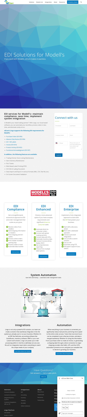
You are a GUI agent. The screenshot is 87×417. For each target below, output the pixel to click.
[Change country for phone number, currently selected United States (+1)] (57, 143)
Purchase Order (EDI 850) (14, 136)
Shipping (23, 400)
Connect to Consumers (10, 395)
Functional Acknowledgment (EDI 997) (18, 150)
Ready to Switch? (8, 415)
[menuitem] (31, 2)
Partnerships (41, 400)
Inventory (23, 397)
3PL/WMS (23, 403)
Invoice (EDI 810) (11, 145)
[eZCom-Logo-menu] (9, 2)
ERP (22, 392)
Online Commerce (25, 406)
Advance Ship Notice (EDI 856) (15, 139)
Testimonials (41, 394)
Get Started (7, 412)
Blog (55, 393)
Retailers (56, 390)
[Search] (81, 2)
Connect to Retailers (9, 392)
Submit (58, 155)
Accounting (24, 395)
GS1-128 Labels (11, 142)
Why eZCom (41, 392)
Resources (40, 397)
